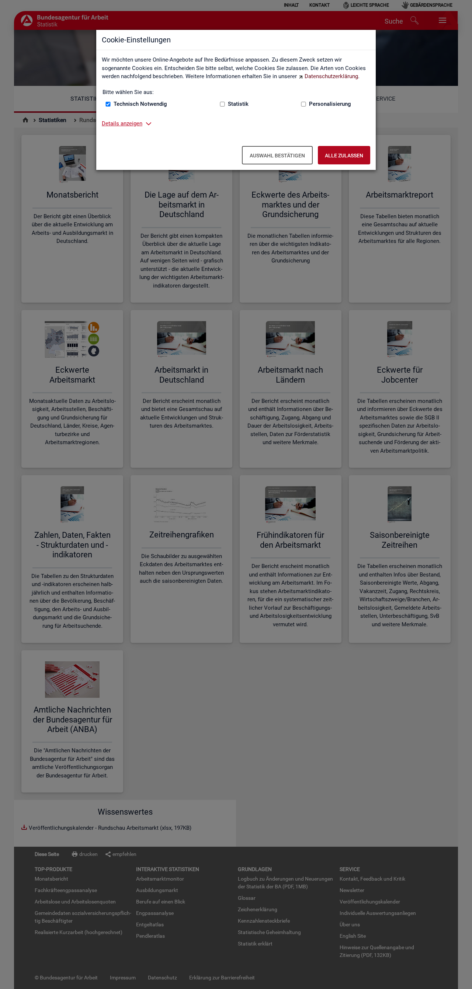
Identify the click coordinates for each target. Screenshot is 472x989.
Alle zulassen (344, 156)
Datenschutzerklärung (331, 76)
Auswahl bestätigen (277, 156)
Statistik (238, 104)
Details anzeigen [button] (122, 123)
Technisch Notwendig (140, 104)
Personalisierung (330, 104)
